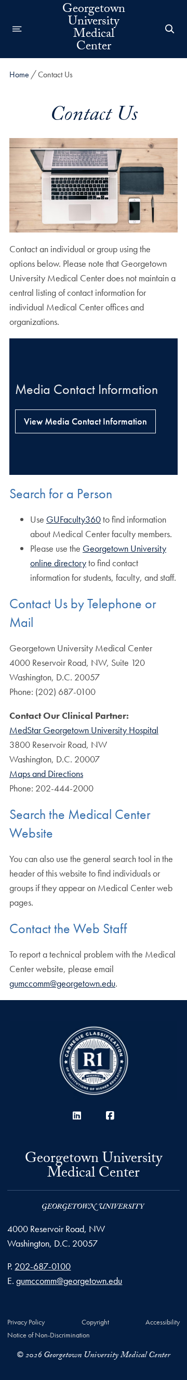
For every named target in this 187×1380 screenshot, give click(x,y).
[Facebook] (110, 1116)
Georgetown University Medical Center (93, 29)
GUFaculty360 (73, 519)
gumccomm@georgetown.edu (62, 983)
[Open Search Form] (170, 29)
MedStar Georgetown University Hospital (83, 730)
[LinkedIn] (77, 1116)
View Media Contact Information (85, 421)
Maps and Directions (46, 774)
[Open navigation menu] (17, 29)
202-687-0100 (43, 1266)
